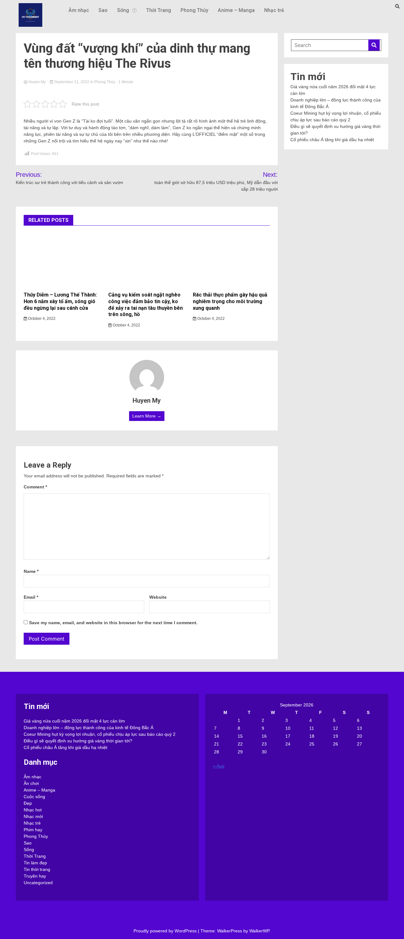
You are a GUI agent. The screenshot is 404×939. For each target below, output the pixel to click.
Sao (103, 10)
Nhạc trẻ (274, 10)
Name (31, 571)
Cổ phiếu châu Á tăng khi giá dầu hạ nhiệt (332, 139)
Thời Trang (158, 10)
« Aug (218, 766)
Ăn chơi (31, 783)
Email (31, 597)
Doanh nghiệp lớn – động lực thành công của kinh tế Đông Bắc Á (88, 727)
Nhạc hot (33, 809)
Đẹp (28, 803)
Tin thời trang (37, 869)
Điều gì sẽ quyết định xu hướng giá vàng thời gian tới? (78, 740)
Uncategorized (38, 882)
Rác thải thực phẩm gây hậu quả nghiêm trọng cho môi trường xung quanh (230, 301)
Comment (35, 486)
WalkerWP (259, 930)
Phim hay (33, 829)
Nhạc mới (33, 816)
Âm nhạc (78, 10)
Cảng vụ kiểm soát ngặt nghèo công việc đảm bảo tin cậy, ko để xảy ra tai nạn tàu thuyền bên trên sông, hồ (145, 304)
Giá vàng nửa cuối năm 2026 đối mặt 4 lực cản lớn (74, 720)
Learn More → (146, 415)
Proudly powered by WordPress (166, 930)
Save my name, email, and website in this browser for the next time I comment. (113, 622)
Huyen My (37, 82)
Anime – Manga (236, 10)
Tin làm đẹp (35, 862)
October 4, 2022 (41, 318)
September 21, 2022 (71, 82)
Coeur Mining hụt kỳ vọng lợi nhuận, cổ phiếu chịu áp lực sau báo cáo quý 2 (99, 734)
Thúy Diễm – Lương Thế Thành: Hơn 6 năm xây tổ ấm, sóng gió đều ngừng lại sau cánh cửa (60, 301)
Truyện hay (35, 876)
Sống (123, 10)
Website (158, 597)
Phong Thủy (194, 10)
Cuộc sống (34, 796)
